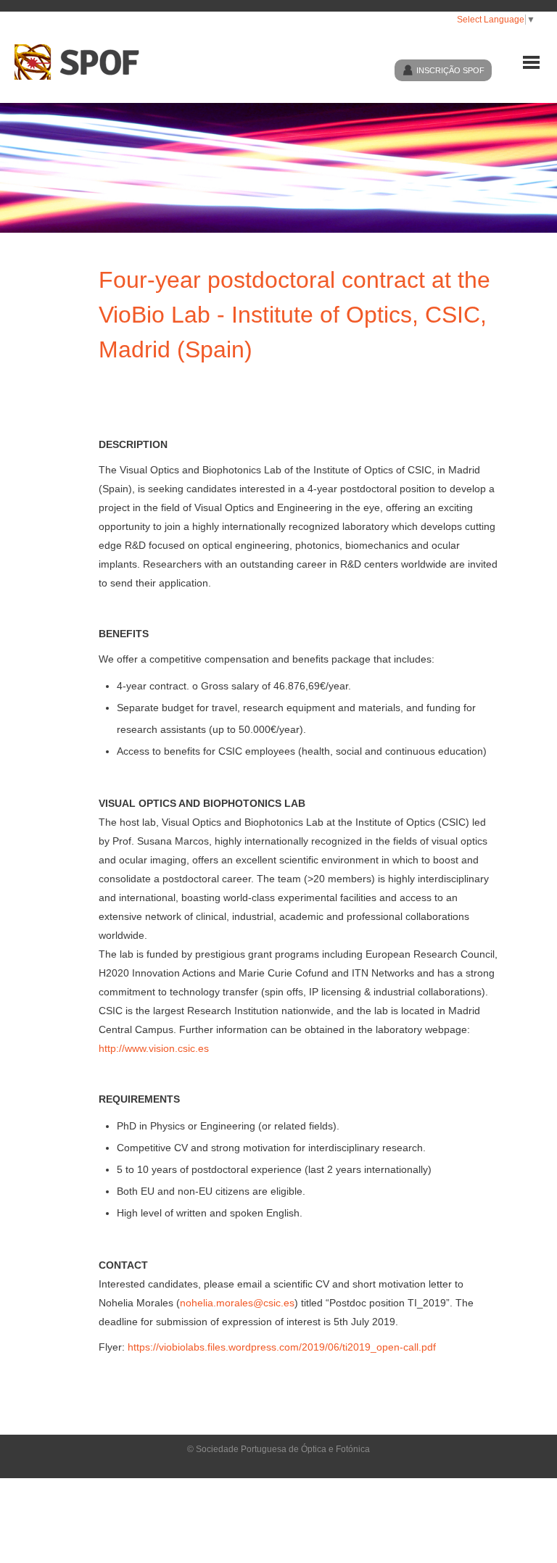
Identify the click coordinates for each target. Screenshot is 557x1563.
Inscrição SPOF (450, 70)
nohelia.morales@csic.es (237, 1303)
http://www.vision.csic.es (154, 1048)
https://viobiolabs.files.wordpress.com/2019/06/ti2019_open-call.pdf (282, 1347)
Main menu (531, 62)
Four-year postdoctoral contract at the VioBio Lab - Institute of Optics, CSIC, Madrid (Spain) (294, 314)
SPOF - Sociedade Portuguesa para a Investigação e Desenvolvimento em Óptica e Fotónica (83, 62)
